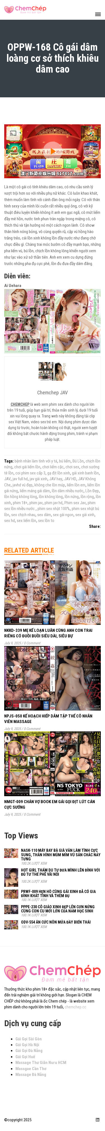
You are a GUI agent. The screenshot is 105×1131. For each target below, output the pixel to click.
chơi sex (72, 466)
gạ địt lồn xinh (58, 473)
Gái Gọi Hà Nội (27, 1044)
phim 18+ (20, 502)
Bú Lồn (78, 461)
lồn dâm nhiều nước (67, 490)
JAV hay (55, 478)
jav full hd (20, 478)
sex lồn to (46, 520)
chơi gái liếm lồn (27, 466)
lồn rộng (87, 496)
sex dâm (44, 514)
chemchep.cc (75, 1006)
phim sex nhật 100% (54, 508)
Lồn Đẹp (92, 490)
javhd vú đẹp (22, 484)
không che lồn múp (49, 484)
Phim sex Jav (75, 502)
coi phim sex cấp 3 (30, 473)
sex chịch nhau (23, 514)
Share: (95, 526)
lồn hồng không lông (20, 496)
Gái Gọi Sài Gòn (28, 1038)
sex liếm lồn (26, 520)
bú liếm (65, 461)
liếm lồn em (76, 484)
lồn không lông (51, 496)
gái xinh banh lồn (85, 473)
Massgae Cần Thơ (30, 1068)
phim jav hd (53, 502)
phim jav (36, 502)
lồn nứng (72, 496)
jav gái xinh (38, 478)
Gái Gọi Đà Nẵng (29, 1050)
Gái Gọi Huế (25, 1056)
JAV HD (70, 478)
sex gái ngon (63, 514)
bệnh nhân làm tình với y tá (36, 461)
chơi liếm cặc (53, 466)
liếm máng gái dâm (35, 490)
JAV (7, 478)
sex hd (9, 520)
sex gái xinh (84, 514)
